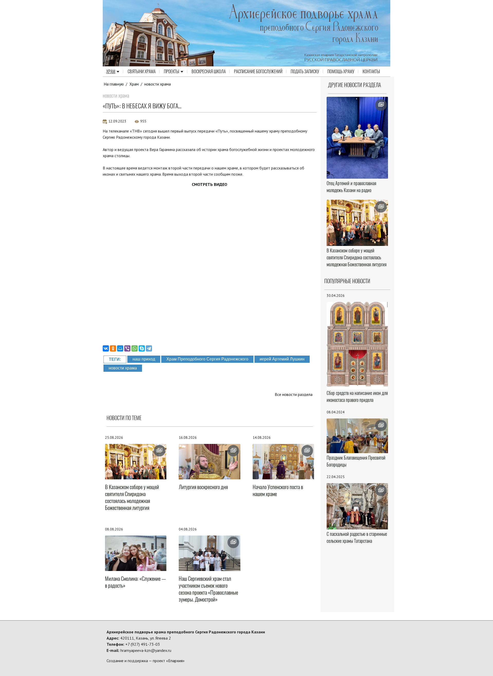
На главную (114, 84)
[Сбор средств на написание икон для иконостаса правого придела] (357, 345)
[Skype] (142, 348)
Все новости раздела (293, 394)
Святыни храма (142, 71)
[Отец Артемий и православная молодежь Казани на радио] (357, 138)
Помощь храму (340, 71)
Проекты (171, 71)
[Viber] (127, 348)
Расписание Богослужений (258, 71)
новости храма (157, 84)
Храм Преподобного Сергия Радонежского (207, 359)
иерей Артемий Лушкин (282, 359)
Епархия (175, 660)
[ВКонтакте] (106, 348)
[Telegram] (149, 348)
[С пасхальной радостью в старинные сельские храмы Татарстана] (357, 506)
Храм (110, 71)
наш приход (143, 359)
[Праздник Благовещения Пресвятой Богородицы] (357, 435)
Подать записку (305, 71)
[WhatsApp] (134, 348)
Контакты (371, 71)
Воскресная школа (209, 71)
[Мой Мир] (120, 348)
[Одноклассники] (113, 348)
